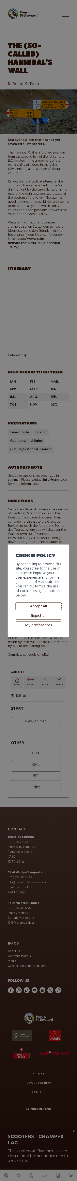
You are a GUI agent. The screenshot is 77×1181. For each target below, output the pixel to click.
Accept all (38, 606)
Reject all (38, 616)
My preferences (38, 625)
